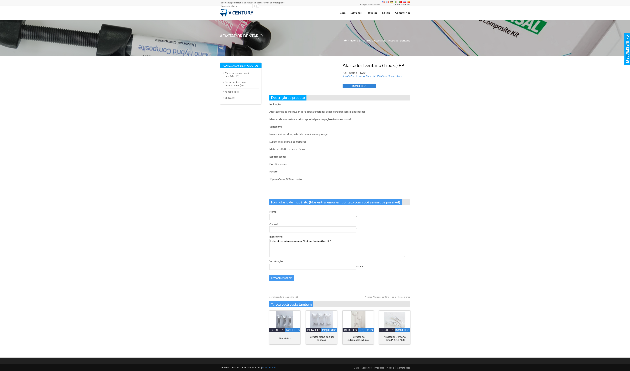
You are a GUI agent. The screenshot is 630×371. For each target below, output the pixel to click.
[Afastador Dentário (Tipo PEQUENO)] (394, 327)
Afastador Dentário (399, 40)
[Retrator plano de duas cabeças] (321, 327)
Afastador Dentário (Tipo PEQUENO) (395, 338)
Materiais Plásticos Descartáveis (367, 40)
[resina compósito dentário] (237, 15)
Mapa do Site (268, 367)
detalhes (277, 329)
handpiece (230, 91)
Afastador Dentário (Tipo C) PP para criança (387, 297)
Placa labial (285, 338)
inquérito (359, 86)
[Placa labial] (284, 327)
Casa (343, 12)
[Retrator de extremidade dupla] (358, 327)
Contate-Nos (402, 12)
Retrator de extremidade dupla (358, 338)
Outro (228, 97)
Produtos (372, 12)
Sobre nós (356, 12)
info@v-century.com (370, 4)
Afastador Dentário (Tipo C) (283, 297)
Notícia (386, 12)
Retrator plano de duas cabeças (321, 338)
